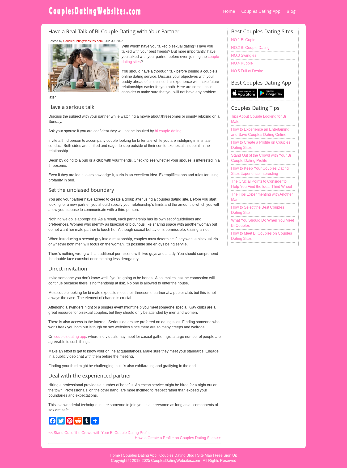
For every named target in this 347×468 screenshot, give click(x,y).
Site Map (204, 455)
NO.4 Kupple (242, 63)
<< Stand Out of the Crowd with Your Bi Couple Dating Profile (99, 433)
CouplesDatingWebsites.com (83, 41)
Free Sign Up (226, 455)
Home (229, 11)
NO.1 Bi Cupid (243, 40)
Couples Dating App (260, 11)
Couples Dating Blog (176, 455)
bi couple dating (168, 131)
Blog (291, 11)
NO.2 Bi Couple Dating (250, 48)
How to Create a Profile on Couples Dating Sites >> (178, 438)
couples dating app (70, 337)
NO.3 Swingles (243, 55)
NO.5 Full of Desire (247, 71)
